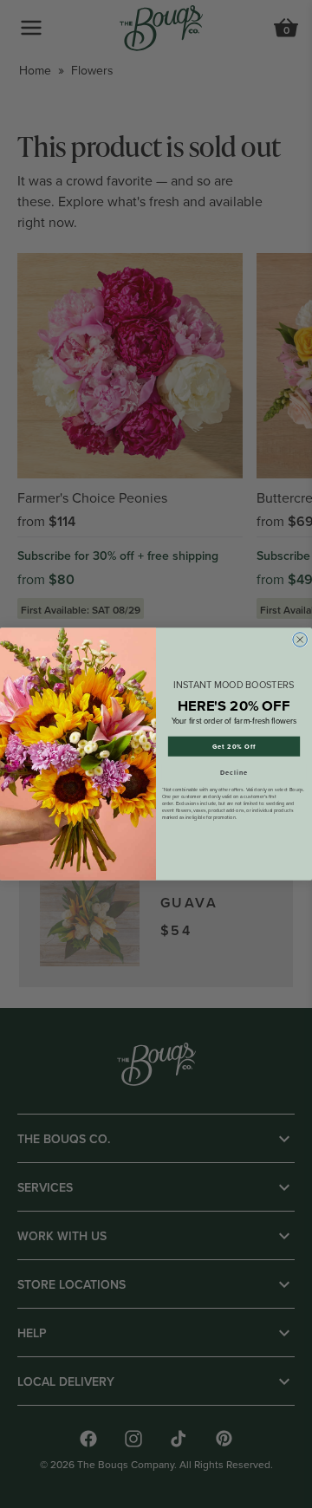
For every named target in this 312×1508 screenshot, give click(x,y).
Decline (233, 772)
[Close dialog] (300, 640)
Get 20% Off (234, 746)
